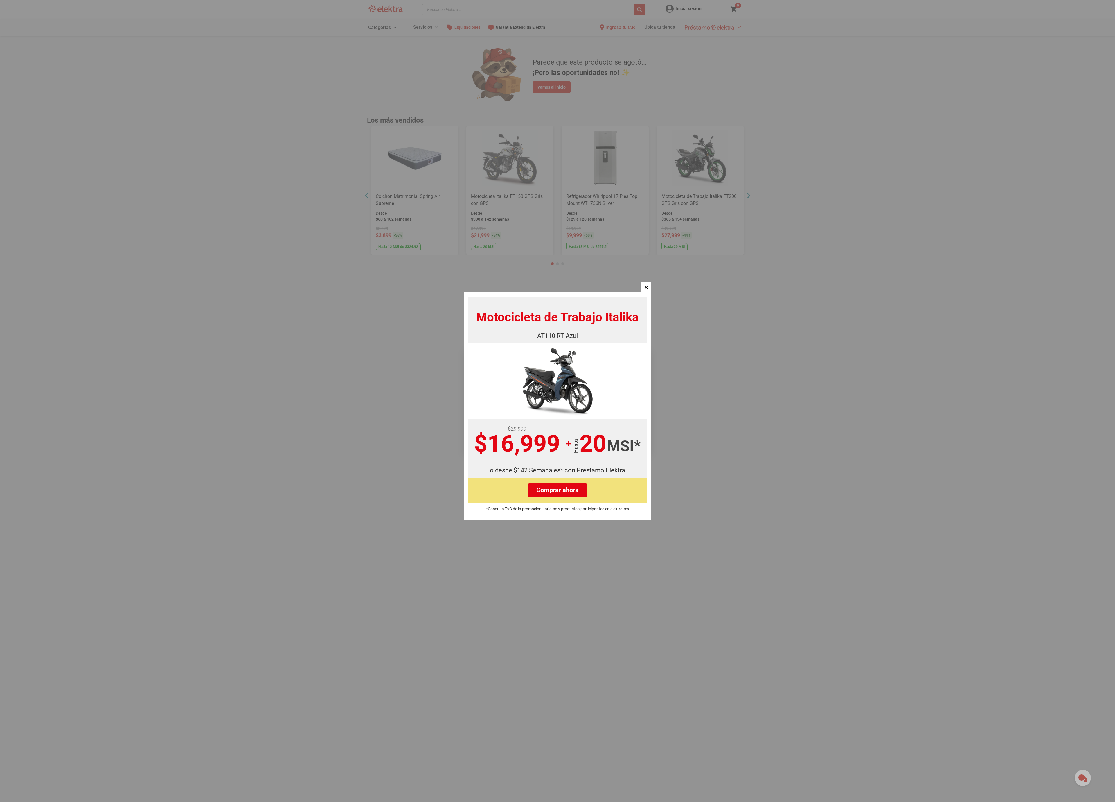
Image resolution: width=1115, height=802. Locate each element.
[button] (646, 287)
